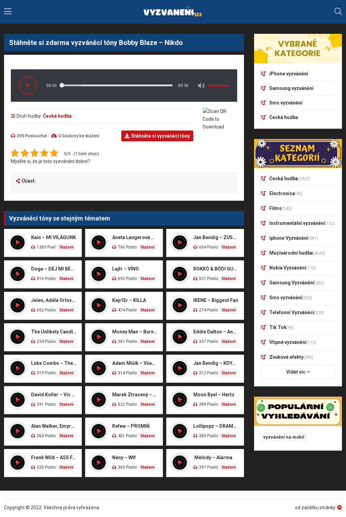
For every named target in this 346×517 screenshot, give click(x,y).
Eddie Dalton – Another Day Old (216, 331)
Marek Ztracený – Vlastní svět (135, 394)
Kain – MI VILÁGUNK (53, 237)
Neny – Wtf (124, 457)
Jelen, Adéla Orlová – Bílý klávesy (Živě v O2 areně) (54, 300)
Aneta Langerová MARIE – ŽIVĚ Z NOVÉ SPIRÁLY (135, 237)
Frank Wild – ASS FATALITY (54, 457)
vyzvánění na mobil (283, 437)
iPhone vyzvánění (288, 73)
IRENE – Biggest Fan (215, 300)
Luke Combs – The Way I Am (54, 363)
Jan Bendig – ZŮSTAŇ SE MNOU (216, 237)
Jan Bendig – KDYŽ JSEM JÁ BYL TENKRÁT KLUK (216, 363)
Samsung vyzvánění (291, 88)
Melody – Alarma (212, 457)
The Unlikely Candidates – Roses (54, 331)
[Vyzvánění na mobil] (173, 11)
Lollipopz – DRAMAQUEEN (216, 426)
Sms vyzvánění (285, 102)
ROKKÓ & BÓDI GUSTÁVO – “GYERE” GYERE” (216, 269)
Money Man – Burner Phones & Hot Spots (135, 331)
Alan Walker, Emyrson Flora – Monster (54, 426)
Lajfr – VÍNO (125, 269)
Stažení (66, 247)
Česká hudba (57, 116)
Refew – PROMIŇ (131, 426)
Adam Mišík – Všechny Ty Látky (135, 363)
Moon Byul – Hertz (213, 394)
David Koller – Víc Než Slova (54, 394)
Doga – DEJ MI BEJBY (54, 269)
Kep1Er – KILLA (129, 300)
